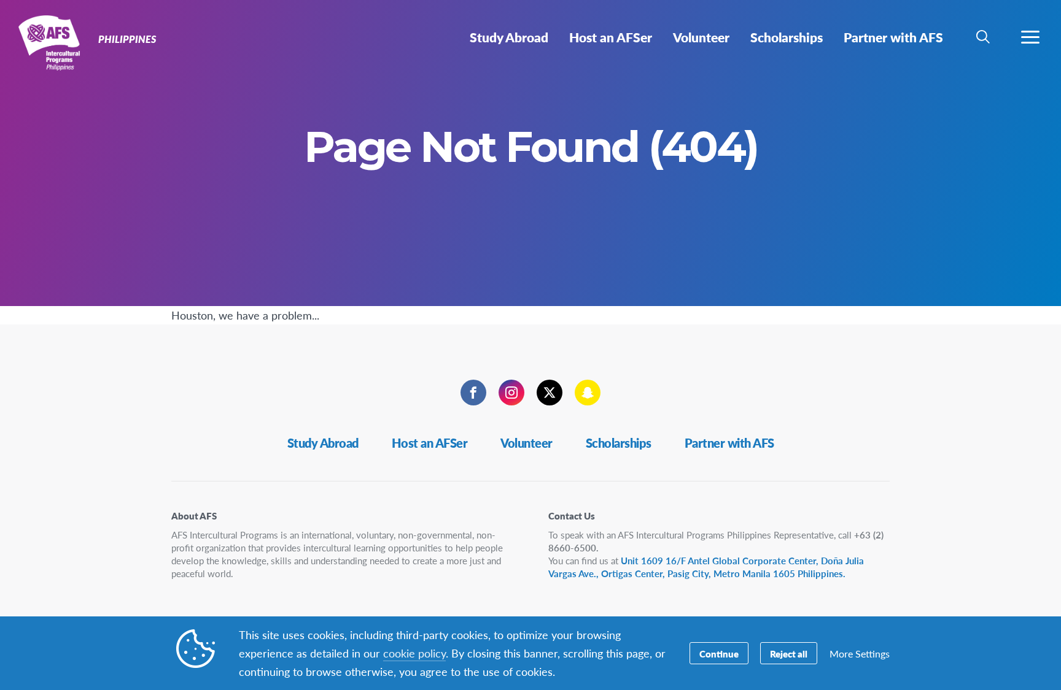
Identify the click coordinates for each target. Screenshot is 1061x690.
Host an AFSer (430, 442)
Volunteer (526, 442)
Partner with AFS (729, 442)
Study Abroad (323, 442)
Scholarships (618, 442)
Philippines (53, 41)
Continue (719, 653)
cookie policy (414, 653)
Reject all (788, 653)
